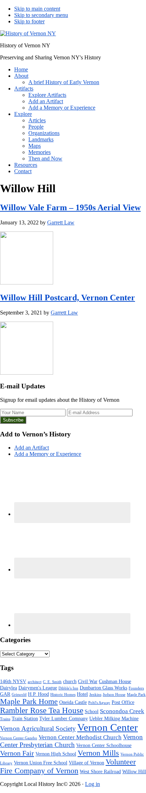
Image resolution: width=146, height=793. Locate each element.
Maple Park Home (29, 701)
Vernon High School (55, 754)
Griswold (19, 695)
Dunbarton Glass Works (103, 688)
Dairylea (8, 688)
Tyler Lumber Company (63, 718)
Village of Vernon (86, 762)
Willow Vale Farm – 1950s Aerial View (70, 207)
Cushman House (115, 681)
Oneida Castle (73, 702)
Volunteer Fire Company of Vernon (68, 766)
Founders (136, 688)
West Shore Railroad (100, 771)
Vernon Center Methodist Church (80, 737)
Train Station (25, 718)
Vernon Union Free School (40, 762)
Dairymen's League (37, 688)
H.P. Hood (38, 694)
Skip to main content (37, 9)
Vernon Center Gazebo (18, 738)
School (92, 711)
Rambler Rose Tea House (41, 710)
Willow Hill (134, 771)
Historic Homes (62, 695)
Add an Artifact (31, 448)
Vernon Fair (17, 753)
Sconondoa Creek (122, 711)
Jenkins (95, 695)
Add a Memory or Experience (47, 454)
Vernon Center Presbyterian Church (71, 740)
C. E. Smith (52, 682)
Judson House (114, 695)
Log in (92, 784)
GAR (5, 694)
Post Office (123, 702)
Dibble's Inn (68, 688)
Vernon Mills (98, 753)
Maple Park (136, 695)
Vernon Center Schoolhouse (103, 745)
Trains (5, 719)
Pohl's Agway (99, 703)
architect (34, 682)
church (70, 681)
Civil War (87, 681)
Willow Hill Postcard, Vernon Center (67, 297)
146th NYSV (13, 681)
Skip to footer (29, 21)
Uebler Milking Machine (114, 718)
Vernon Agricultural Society (38, 728)
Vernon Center (107, 727)
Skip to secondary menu (41, 15)
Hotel (82, 694)
